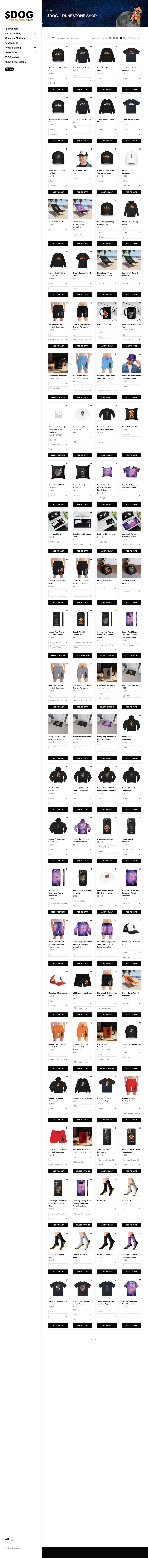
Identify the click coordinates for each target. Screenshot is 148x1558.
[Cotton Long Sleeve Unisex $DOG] (82, 414)
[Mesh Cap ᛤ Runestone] (58, 980)
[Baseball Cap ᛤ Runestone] (131, 157)
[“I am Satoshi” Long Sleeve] (107, 55)
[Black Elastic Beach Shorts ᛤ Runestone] (58, 311)
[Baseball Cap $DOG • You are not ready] (107, 157)
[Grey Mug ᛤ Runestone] (107, 672)
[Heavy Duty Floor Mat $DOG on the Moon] (58, 724)
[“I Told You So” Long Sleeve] (107, 106)
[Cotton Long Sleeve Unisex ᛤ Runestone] (107, 414)
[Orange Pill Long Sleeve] (82, 1085)
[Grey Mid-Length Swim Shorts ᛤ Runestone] (82, 672)
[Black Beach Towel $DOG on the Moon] (107, 260)
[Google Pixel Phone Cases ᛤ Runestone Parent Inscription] (131, 619)
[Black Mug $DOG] (107, 311)
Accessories (11, 43)
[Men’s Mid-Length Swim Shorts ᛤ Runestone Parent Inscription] (107, 929)
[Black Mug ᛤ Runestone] (58, 363)
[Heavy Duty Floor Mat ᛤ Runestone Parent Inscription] (107, 724)
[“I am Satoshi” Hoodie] (82, 55)
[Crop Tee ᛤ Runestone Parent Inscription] (131, 472)
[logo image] (19, 16)
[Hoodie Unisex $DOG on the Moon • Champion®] (107, 775)
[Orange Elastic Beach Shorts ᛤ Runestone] (58, 1031)
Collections (11, 52)
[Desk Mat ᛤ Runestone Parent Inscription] (131, 521)
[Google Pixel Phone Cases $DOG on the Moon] (107, 619)
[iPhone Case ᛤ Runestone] (131, 826)
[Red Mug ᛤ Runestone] (82, 1136)
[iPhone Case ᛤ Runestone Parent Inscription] (58, 877)
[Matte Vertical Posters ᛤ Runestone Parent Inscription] (131, 877)
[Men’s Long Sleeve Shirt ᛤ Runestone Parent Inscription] (82, 929)
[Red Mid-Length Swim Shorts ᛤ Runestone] (58, 1136)
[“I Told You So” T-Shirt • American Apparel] (131, 106)
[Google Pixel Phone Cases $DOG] (82, 619)
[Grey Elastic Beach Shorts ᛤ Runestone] (58, 672)
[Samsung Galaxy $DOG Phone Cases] (131, 1136)
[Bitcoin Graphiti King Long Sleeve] (58, 260)
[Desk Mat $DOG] (58, 521)
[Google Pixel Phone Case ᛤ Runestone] (58, 619)
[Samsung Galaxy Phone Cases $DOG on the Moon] (58, 1188)
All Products (11, 28)
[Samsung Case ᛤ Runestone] (107, 1136)
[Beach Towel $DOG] (58, 209)
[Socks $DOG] (107, 1188)
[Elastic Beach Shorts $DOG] (58, 568)
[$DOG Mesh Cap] (82, 157)
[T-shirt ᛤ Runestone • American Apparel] (107, 1288)
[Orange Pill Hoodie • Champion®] (58, 1085)
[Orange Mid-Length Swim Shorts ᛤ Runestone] (82, 1031)
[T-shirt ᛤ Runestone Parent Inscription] (131, 1288)
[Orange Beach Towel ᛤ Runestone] (131, 980)
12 (100, 38)
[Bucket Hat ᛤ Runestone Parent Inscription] (131, 363)
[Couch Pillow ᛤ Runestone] (82, 472)
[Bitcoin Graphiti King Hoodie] (131, 209)
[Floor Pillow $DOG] (107, 568)
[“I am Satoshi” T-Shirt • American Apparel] (131, 55)
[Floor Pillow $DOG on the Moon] (131, 568)
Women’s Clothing (15, 38)
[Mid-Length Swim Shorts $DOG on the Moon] (107, 980)
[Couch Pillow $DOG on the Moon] (58, 472)
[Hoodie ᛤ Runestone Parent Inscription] (82, 826)
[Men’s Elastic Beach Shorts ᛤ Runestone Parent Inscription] (58, 929)
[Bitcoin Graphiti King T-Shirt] (82, 260)
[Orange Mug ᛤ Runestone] (107, 1031)
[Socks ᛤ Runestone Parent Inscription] (131, 1242)
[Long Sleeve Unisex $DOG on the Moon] (107, 877)
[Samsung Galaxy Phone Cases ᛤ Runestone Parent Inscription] (82, 1188)
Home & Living (13, 47)
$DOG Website (13, 57)
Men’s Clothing (13, 33)
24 (106, 38)
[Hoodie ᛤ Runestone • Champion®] (131, 775)
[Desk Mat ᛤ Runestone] (107, 521)
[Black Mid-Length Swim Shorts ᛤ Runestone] (82, 311)
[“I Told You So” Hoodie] (82, 106)
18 (103, 38)
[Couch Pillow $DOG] (131, 414)
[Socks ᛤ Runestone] (107, 1242)
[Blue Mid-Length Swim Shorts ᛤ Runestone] (107, 363)
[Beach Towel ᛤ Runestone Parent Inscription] (82, 209)
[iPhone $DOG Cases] (107, 826)
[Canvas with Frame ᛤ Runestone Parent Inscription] (58, 414)
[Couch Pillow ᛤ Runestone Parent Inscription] (107, 472)
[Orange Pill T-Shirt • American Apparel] (107, 1085)
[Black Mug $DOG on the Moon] (131, 311)
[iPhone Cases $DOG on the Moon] (82, 877)
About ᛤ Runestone (15, 62)
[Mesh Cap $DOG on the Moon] (131, 929)
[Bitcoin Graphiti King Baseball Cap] (107, 209)
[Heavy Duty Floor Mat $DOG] (131, 672)
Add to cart (58, 89)
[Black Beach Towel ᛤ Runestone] (131, 260)
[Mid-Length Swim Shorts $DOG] (82, 980)
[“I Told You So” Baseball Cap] (58, 106)
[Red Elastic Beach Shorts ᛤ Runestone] (131, 1085)
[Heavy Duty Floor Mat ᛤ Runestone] (82, 724)
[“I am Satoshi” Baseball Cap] (58, 55)
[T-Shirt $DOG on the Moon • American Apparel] (82, 1288)
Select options (131, 346)
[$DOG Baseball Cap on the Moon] (58, 157)
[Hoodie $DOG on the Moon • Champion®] (82, 775)
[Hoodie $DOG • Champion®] (131, 724)
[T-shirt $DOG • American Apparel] (58, 1288)
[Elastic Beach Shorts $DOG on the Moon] (82, 568)
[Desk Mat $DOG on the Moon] (82, 521)
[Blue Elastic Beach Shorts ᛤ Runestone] (82, 363)
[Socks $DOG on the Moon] (58, 1242)
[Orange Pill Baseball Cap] (131, 1031)
